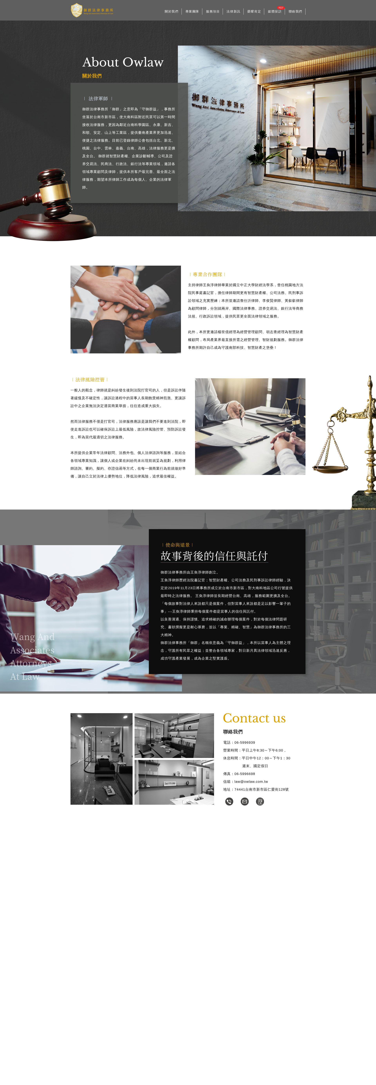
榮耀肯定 (254, 11)
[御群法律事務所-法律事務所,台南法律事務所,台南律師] (91, 10)
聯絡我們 (295, 11)
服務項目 (213, 11)
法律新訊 (233, 11)
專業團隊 (192, 11)
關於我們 (171, 11)
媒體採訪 (275, 11)
